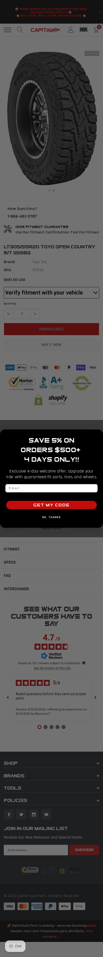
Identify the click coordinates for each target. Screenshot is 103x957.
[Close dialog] (98, 434)
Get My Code (51, 505)
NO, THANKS (51, 517)
